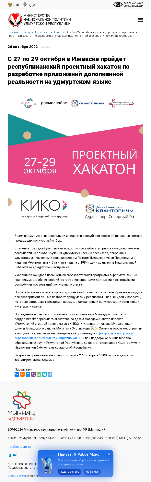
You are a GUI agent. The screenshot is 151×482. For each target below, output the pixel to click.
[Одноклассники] (22, 374)
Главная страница (19, 32)
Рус (16, 5)
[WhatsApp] (39, 374)
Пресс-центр (42, 32)
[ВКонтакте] (17, 374)
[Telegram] (50, 374)
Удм (32, 5)
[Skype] (44, 374)
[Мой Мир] (28, 374)
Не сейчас (92, 471)
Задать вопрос (69, 471)
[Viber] (33, 374)
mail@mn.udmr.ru (19, 446)
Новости (58, 32)
